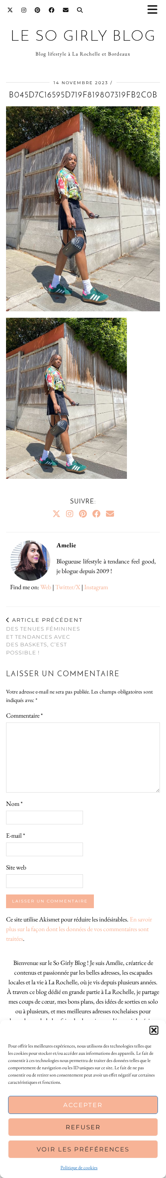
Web (45, 587)
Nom (14, 803)
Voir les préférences (83, 1149)
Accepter (83, 1105)
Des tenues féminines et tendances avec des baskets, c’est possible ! (44, 636)
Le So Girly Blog (83, 36)
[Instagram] (24, 10)
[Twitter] (10, 10)
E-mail (15, 835)
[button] (155, 10)
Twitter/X (67, 587)
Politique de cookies (79, 1167)
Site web (16, 867)
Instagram (96, 587)
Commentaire (24, 715)
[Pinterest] (38, 10)
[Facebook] (52, 10)
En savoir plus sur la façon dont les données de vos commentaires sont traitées (79, 929)
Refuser (83, 1127)
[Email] (66, 10)
